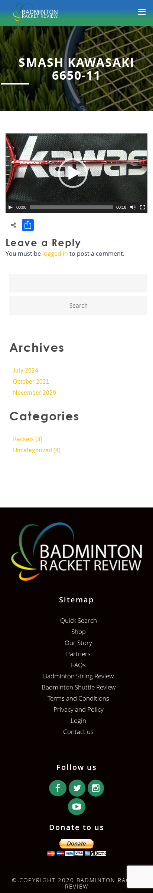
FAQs (78, 665)
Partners (78, 653)
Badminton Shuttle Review (78, 687)
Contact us (78, 731)
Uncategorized (32, 450)
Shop (78, 631)
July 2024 (25, 370)
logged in (55, 253)
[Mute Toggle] (133, 207)
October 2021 (31, 381)
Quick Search (78, 620)
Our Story (78, 642)
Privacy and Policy (78, 709)
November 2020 (34, 392)
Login (78, 720)
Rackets (23, 439)
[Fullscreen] (143, 207)
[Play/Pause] (10, 207)
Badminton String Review (78, 676)
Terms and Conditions (78, 698)
